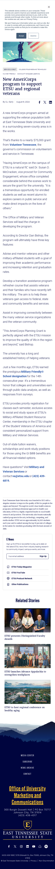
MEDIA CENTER (27, 755)
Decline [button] (33, 35)
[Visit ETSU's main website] (27, 830)
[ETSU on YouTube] (33, 846)
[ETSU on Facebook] (9, 846)
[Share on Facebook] (39, 102)
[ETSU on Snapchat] (39, 846)
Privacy (34, 861)
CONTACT (27, 774)
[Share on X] (45, 102)
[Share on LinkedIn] (50, 102)
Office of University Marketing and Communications (27, 795)
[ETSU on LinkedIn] (27, 846)
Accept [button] (21, 35)
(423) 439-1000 (8, 855)
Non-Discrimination (46, 861)
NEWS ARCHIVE (27, 767)
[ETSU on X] (15, 846)
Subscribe (27, 761)
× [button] (48, 6)
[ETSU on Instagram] (21, 846)
